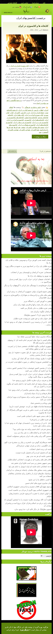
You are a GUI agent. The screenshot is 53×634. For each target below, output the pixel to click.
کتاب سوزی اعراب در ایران (19, 66)
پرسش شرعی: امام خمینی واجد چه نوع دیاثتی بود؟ (32, 429)
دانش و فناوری (36, 107)
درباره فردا (35, 3)
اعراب (46, 110)
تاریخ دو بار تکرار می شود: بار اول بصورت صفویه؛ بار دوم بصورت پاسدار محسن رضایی (30, 353)
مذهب (23, 127)
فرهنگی (27, 107)
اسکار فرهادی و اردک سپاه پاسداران (38, 393)
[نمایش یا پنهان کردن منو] (48, 17)
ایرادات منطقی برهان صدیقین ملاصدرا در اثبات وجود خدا (30, 390)
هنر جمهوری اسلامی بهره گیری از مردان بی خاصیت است (30, 490)
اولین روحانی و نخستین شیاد (41, 403)
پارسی (36, 110)
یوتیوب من (15, 7)
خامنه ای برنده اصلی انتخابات (40, 449)
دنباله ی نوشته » (40, 136)
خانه (44, 3)
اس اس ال (26, 7)
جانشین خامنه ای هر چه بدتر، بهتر (39, 456)
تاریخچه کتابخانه (12, 110)
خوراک (36, 7)
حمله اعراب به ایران (37, 112)
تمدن (46, 112)
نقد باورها (17, 127)
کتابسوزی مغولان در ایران (26, 125)
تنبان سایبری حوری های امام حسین (38, 483)
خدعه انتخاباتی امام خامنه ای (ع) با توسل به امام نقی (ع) (30, 466)
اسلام (11, 107)
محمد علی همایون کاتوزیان (35, 127)
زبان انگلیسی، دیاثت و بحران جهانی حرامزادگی (34, 445)
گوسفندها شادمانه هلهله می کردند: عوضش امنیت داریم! (30, 406)
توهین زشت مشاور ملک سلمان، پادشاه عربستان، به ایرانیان (29, 470)
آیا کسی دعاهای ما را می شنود (40, 479)
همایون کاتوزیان (24, 129)
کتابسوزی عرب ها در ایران (22, 122)
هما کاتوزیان (35, 129)
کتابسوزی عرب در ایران (40, 122)
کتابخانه (10, 115)
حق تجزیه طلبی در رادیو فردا (41, 419)
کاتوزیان (17, 112)
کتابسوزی (28, 120)
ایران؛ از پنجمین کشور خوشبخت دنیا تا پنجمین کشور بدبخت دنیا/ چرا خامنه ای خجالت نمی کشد (29, 369)
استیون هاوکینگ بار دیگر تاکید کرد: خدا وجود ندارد (33, 509)
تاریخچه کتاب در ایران (25, 110)
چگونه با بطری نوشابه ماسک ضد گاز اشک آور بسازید (32, 358)
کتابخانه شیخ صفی (31, 117)
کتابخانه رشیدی (43, 117)
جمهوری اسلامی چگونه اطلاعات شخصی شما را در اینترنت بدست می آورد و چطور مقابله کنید (30, 347)
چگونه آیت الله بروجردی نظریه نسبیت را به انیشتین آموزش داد (28, 499)
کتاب (12, 112)
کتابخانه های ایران (38, 120)
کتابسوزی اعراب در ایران (15, 120)
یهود (40, 132)
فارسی (23, 112)
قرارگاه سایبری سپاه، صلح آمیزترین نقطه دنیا (35, 336)
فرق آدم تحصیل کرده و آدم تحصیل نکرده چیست (34, 452)
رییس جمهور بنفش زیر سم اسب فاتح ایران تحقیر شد (31, 463)
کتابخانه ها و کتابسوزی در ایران (33, 26)
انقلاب (41, 110)
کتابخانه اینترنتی (12, 3)
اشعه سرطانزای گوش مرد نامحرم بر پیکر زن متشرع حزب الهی (28, 442)
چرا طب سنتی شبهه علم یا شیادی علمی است (34, 416)
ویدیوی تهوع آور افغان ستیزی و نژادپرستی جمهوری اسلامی (29, 486)
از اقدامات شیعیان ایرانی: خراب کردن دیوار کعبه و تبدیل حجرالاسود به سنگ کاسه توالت (30, 375)
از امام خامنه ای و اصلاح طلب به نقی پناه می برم (33, 432)
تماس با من (24, 3)
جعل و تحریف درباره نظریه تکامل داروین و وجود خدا (32, 380)
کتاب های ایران (19, 115)
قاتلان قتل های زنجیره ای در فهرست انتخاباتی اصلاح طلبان (30, 459)
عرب (28, 112)
